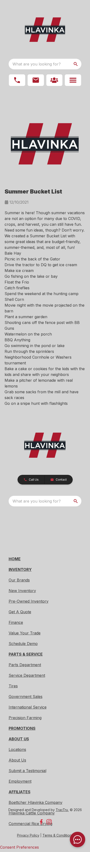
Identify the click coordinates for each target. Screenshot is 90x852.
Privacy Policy (28, 835)
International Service (28, 707)
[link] (54, 80)
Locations (17, 749)
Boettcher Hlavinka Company (35, 802)
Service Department (27, 675)
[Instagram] (49, 822)
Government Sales (25, 696)
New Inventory (22, 590)
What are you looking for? (36, 64)
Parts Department (25, 664)
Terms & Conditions (57, 835)
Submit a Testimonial (27, 770)
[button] (17, 80)
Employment (20, 781)
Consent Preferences (19, 847)
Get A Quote (20, 611)
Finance (16, 622)
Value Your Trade (25, 633)
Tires (13, 686)
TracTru (62, 810)
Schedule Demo (23, 643)
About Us (17, 760)
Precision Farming (25, 717)
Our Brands (19, 580)
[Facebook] (41, 822)
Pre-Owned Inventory (28, 601)
